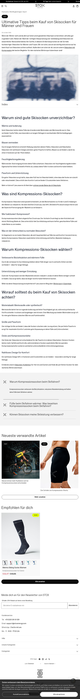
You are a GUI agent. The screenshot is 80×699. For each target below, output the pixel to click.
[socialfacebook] (39, 659)
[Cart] (77, 6)
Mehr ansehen (40, 497)
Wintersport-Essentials (62, 284)
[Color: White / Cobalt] (34, 562)
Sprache (46, 663)
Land (26, 663)
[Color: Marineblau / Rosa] (5, 562)
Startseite (5, 12)
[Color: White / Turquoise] (28, 562)
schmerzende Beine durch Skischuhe (47, 185)
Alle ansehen (40, 582)
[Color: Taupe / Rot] (10, 562)
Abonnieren (73, 605)
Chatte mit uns (15, 627)
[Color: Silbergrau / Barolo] (22, 562)
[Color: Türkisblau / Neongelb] (16, 562)
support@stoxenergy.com (16, 623)
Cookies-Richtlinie (64, 689)
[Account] (73, 6)
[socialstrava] (49, 659)
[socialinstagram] (43, 659)
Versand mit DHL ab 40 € (13, 1)
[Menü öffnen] (2, 6)
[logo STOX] (40, 6)
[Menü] (76, 678)
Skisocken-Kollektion (23, 365)
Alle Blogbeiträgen (16, 12)
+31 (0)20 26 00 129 (12, 620)
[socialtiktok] (46, 659)
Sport (25, 12)
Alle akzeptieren (59, 694)
